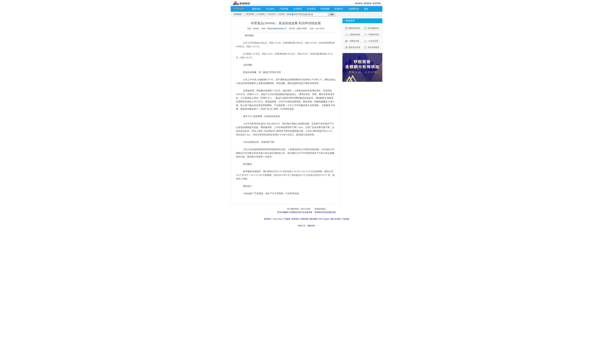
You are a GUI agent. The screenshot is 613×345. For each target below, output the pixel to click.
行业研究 (311, 9)
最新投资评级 (354, 28)
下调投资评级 (373, 34)
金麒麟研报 (353, 9)
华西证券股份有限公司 (276, 28)
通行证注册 (335, 219)
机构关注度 (354, 41)
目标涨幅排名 (373, 28)
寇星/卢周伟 (302, 28)
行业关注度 (373, 41)
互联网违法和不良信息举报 (300, 212)
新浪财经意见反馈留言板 (325, 212)
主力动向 (270, 9)
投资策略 (325, 9)
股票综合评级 (354, 47)
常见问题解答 (283, 212)
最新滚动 (256, 9)
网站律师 (313, 219)
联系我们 (295, 219)
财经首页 (359, 3)
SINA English (324, 219)
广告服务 (287, 219)
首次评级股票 (373, 47)
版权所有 (311, 226)
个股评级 (283, 9)
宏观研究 (338, 9)
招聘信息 (304, 219)
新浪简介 (268, 219)
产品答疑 (345, 219)
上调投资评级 (354, 34)
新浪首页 (368, 3)
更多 (366, 9)
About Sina (277, 219)
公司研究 (297, 9)
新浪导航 (377, 3)
